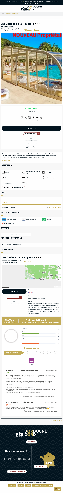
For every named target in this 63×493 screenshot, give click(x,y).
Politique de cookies (41, 482)
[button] (31, 68)
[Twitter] (30, 3)
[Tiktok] (37, 3)
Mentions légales (21, 482)
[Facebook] (25, 3)
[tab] (30, 202)
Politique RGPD (31, 482)
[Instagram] (28, 3)
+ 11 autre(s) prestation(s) (31, 121)
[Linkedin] (35, 3)
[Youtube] (33, 3)
